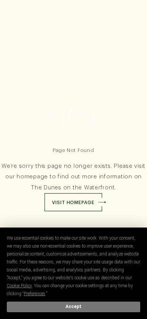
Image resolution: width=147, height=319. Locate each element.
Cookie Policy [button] (19, 285)
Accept (73, 306)
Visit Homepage (73, 202)
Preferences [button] (34, 293)
